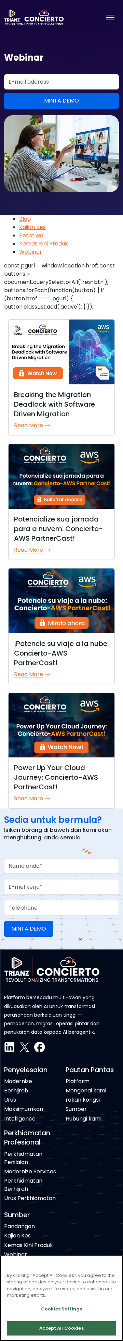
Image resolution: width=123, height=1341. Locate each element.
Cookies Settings (61, 1309)
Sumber (76, 1109)
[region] (61, 1298)
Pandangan (19, 1226)
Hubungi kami (83, 1119)
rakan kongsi (83, 1100)
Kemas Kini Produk (43, 244)
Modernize (18, 1081)
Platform (78, 1081)
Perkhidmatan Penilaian (23, 1158)
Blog (25, 219)
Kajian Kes (32, 227)
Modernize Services (30, 1171)
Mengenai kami (86, 1090)
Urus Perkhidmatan (30, 1198)
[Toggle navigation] (110, 17)
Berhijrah (16, 1090)
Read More (28, 425)
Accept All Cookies (61, 1328)
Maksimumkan (23, 1109)
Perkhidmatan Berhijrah (23, 1185)
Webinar (30, 252)
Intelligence (20, 1119)
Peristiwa (31, 235)
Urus (10, 1100)
